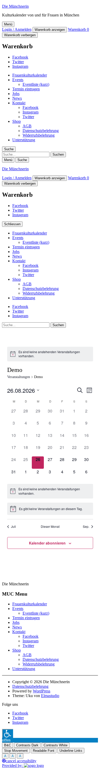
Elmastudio (50, 695)
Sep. (86, 526)
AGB (27, 126)
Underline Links (70, 751)
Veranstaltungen (18, 377)
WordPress (41, 691)
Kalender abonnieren (47, 543)
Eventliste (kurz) (36, 84)
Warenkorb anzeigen (50, 30)
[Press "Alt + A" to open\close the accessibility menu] (7, 733)
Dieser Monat (50, 526)
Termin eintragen (26, 89)
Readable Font (43, 751)
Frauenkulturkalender (29, 75)
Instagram (20, 66)
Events (17, 80)
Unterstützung (23, 140)
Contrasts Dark (27, 745)
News (17, 98)
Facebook (20, 57)
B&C (7, 745)
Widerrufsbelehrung (39, 135)
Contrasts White (55, 745)
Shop (16, 121)
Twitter (18, 62)
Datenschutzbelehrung (41, 130)
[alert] (50, 354)
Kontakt (18, 103)
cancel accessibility (21, 761)
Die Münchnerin (15, 6)
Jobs (15, 93)
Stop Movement (16, 751)
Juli (13, 526)
